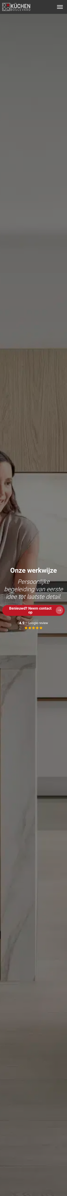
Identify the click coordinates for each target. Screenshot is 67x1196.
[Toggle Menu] (60, 7)
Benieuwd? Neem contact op (30, 610)
